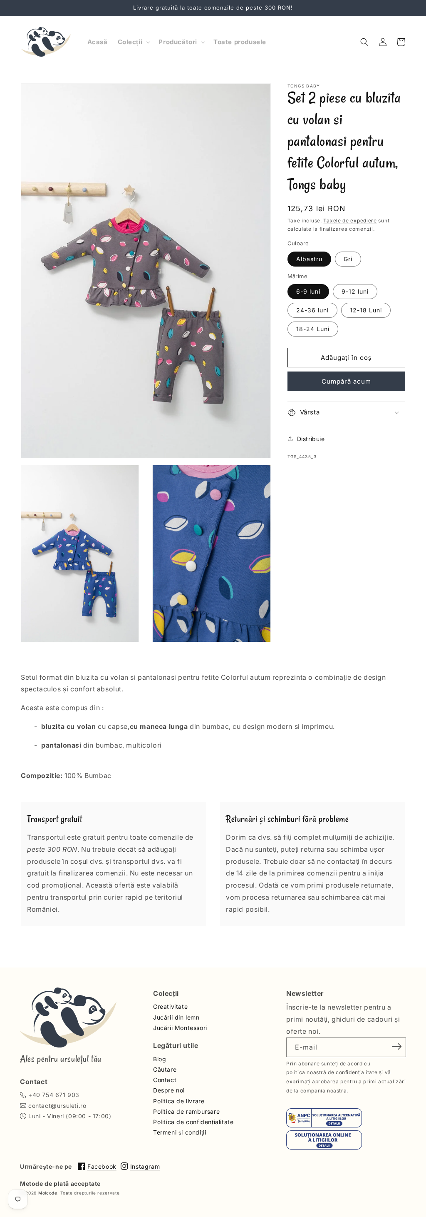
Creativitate (170, 1006)
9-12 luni (355, 291)
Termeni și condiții (179, 1132)
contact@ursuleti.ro (57, 1105)
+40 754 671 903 (53, 1094)
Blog (159, 1058)
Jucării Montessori (180, 1027)
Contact (164, 1079)
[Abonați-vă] (397, 1046)
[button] (133, 42)
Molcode (47, 1192)
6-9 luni (308, 291)
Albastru (309, 258)
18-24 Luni (312, 328)
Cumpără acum (346, 381)
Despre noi (169, 1090)
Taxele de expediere (349, 220)
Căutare (164, 1069)
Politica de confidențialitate (193, 1121)
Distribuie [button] (311, 438)
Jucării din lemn (176, 1017)
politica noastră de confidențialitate (331, 1072)
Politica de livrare (178, 1101)
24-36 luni (312, 310)
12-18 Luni (366, 310)
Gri (348, 258)
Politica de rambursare (186, 1111)
